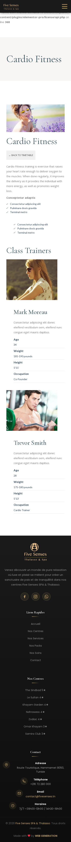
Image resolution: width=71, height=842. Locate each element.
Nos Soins (36, 653)
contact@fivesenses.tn (40, 796)
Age (16, 339)
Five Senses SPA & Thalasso (32, 823)
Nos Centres (35, 631)
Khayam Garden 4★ (36, 705)
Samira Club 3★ (35, 734)
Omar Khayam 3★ (35, 726)
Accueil (35, 624)
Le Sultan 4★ (35, 697)
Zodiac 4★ (35, 719)
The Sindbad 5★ (35, 690)
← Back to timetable (21, 155)
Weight (18, 351)
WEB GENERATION (46, 836)
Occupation (21, 373)
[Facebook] (25, 596)
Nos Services (36, 638)
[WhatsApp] (46, 596)
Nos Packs (35, 645)
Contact (35, 660)
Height (18, 362)
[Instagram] (35, 596)
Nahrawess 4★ (35, 712)
